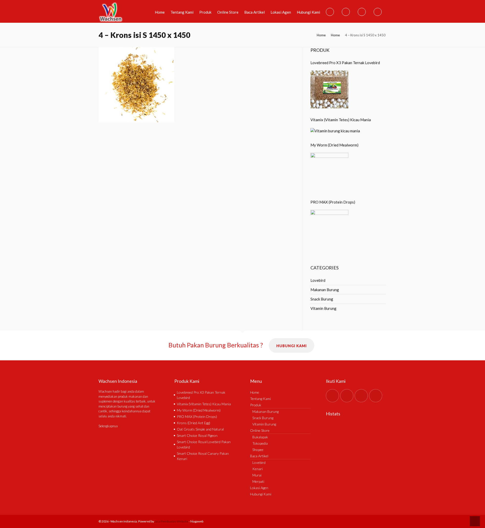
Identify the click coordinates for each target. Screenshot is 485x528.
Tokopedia (260, 443)
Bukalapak (260, 437)
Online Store (260, 430)
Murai (256, 475)
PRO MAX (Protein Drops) (332, 202)
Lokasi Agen (259, 488)
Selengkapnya (108, 426)
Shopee (257, 449)
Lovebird (317, 280)
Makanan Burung (324, 289)
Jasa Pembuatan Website (172, 521)
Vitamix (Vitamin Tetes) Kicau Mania (340, 119)
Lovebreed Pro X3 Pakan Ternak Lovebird (345, 62)
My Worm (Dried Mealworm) (334, 145)
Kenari (257, 469)
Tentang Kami (260, 398)
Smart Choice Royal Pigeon (197, 435)
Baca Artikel (259, 456)
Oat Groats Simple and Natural (200, 429)
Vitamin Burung (323, 308)
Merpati (258, 481)
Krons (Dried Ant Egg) (193, 423)
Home (321, 35)
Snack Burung (321, 299)
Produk (255, 405)
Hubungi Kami (291, 346)
